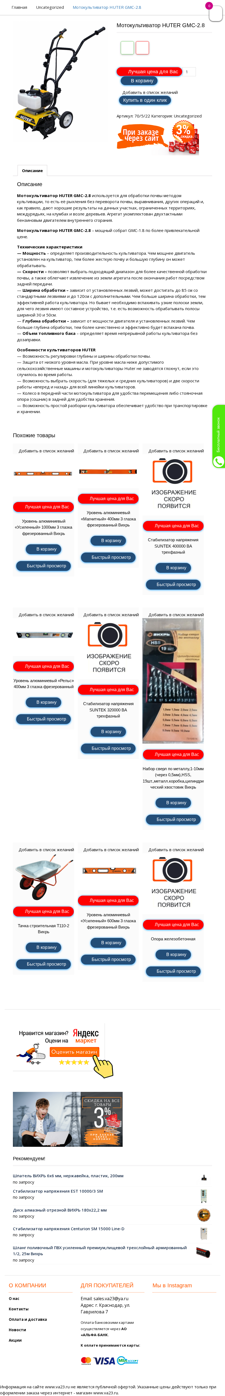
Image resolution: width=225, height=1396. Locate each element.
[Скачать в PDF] (142, 47)
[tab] (32, 170)
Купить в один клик (145, 100)
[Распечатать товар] (127, 47)
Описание (32, 170)
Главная (19, 7)
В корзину (142, 80)
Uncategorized (50, 7)
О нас (14, 1298)
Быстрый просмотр (46, 566)
